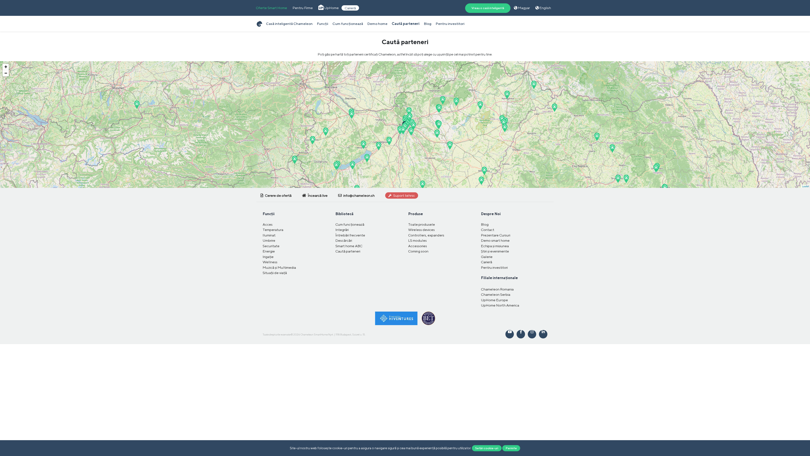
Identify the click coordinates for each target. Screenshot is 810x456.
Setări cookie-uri (486, 448)
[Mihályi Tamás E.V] (378, 146)
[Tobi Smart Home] (409, 111)
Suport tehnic (404, 195)
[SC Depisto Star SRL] (656, 168)
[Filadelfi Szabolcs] (484, 171)
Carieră (350, 8)
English (545, 8)
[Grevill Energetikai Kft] (439, 108)
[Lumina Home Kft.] (456, 102)
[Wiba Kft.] (534, 85)
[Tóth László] (481, 180)
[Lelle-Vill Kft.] (352, 165)
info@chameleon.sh (359, 195)
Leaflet (805, 186)
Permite (511, 448)
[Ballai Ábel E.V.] (389, 141)
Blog (427, 24)
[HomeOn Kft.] (363, 145)
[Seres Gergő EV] (480, 105)
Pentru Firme (303, 8)
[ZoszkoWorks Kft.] (443, 100)
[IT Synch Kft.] (450, 145)
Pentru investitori (450, 24)
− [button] (5, 73)
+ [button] (5, 66)
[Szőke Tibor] (422, 184)
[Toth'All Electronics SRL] (626, 179)
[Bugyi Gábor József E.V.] (437, 133)
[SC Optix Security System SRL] (597, 137)
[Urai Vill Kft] (325, 132)
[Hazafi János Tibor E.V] (312, 140)
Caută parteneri (406, 24)
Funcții (322, 24)
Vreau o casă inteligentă (487, 8)
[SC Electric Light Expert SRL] (618, 179)
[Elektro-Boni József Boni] (137, 104)
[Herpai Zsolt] (336, 166)
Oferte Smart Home (271, 8)
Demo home (377, 24)
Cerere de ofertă (278, 195)
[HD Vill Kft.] (411, 131)
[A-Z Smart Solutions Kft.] (403, 130)
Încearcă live (317, 195)
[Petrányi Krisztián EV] (439, 125)
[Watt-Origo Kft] (503, 123)
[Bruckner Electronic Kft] (413, 126)
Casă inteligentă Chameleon (289, 24)
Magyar (523, 8)
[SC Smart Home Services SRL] (554, 107)
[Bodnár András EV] (409, 117)
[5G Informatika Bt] (507, 95)
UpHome (331, 8)
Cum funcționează (347, 24)
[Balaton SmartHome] (367, 158)
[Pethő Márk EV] (351, 114)
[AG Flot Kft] (505, 128)
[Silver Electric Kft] (294, 160)
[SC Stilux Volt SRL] (612, 148)
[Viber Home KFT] (400, 130)
